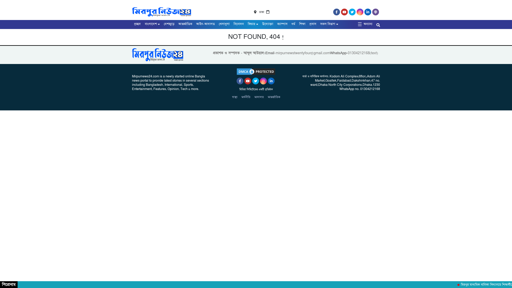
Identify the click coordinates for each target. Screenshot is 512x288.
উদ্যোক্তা (267, 24)
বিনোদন (239, 24)
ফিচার (251, 24)
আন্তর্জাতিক (185, 24)
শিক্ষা (302, 24)
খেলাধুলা (224, 24)
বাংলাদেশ (151, 24)
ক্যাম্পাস (282, 24)
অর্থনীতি (245, 97)
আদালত (259, 97)
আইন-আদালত (205, 24)
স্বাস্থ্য (234, 97)
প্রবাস (312, 24)
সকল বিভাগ (327, 24)
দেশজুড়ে (169, 24)
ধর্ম (293, 24)
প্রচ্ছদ (137, 24)
